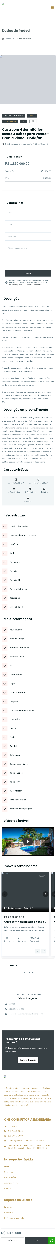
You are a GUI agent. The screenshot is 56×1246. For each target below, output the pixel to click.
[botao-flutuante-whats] (51, 1240)
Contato (6, 1188)
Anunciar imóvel (9, 1183)
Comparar (7, 1212)
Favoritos (6, 1207)
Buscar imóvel (8, 1177)
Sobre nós (7, 1172)
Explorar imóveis (28, 1060)
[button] (4, 894)
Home (8, 38)
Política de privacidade (12, 1218)
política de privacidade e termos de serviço (25, 285)
